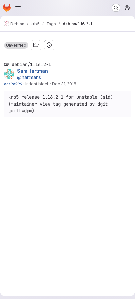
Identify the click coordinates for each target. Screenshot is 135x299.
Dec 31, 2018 (64, 83)
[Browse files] (36, 45)
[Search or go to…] (116, 8)
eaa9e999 (13, 83)
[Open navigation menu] (18, 8)
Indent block (37, 83)
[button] (16, 45)
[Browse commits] (49, 45)
